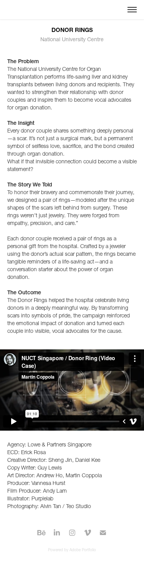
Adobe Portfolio (83, 549)
